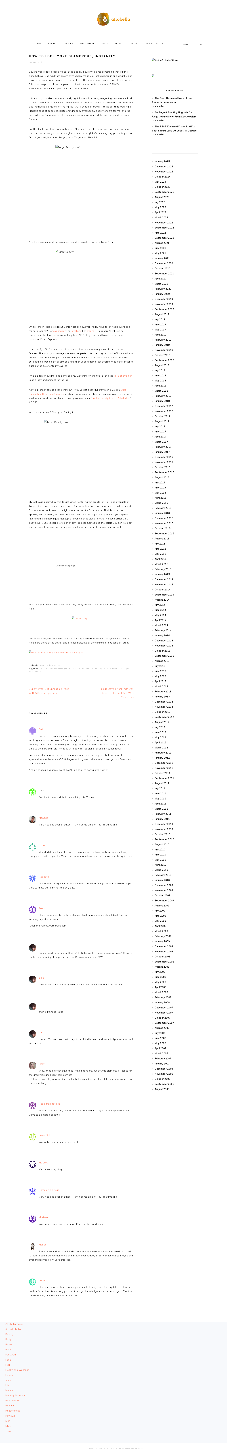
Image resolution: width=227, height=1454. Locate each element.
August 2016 (162, 477)
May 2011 (160, 798)
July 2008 (160, 971)
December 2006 (164, 1068)
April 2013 (160, 681)
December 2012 (164, 701)
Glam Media (86, 668)
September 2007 (164, 1022)
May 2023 (160, 207)
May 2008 (160, 982)
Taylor (42, 908)
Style (8, 1425)
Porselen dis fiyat (49, 1189)
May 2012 (160, 737)
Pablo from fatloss (49, 1103)
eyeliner (76, 330)
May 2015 (160, 553)
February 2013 (163, 691)
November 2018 (164, 349)
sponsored (104, 668)
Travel (8, 1431)
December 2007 (164, 1007)
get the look (69, 668)
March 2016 (161, 502)
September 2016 (164, 472)
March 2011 (161, 808)
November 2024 (164, 171)
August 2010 (162, 844)
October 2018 (162, 355)
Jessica (43, 1280)
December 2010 (164, 824)
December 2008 (164, 946)
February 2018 (163, 395)
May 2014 (160, 615)
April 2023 (160, 212)
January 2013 (162, 696)
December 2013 (164, 640)
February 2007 (163, 1058)
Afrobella (113, 18)
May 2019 (160, 329)
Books (9, 1344)
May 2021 (160, 253)
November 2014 (164, 584)
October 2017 (162, 416)
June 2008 (160, 976)
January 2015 (162, 574)
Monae (43, 1244)
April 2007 (160, 1048)
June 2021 (160, 248)
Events (9, 1349)
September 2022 (164, 227)
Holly (42, 1063)
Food (8, 1359)
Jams (8, 1380)
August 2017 (162, 421)
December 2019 (164, 299)
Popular (9, 1405)
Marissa (43, 1217)
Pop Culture (12, 1400)
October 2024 (162, 176)
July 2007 (160, 1033)
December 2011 (164, 762)
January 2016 (162, 513)
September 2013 (164, 655)
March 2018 (161, 390)
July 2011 (160, 788)
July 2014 (160, 604)
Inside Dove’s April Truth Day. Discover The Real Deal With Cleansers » (117, 693)
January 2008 (162, 1002)
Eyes (51, 668)
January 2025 (162, 161)
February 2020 (163, 288)
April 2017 (160, 436)
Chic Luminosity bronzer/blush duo (110, 398)
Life (7, 1385)
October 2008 (162, 956)
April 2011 (160, 803)
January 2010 (162, 880)
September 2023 (164, 191)
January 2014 (162, 635)
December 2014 (164, 579)
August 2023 (162, 197)
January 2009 (162, 941)
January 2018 (162, 400)
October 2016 (162, 467)
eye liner (44, 668)
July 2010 (160, 849)
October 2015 (162, 528)
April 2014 (160, 620)
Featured (10, 1354)
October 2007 (162, 1017)
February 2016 (163, 507)
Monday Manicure (15, 1395)
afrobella (159, 106)
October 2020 (162, 268)
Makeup (50, 665)
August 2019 (162, 314)
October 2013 (162, 650)
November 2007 (164, 1012)
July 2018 (160, 370)
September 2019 (164, 309)
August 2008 (162, 966)
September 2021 (164, 237)
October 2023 (162, 186)
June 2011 (160, 793)
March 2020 (161, 283)
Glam (77, 668)
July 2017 (160, 426)
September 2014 (164, 594)
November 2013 (164, 645)
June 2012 (160, 732)
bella (41, 946)
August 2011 (162, 783)
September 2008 (164, 961)
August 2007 (162, 1027)
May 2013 (160, 676)
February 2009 (163, 936)
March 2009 (161, 931)
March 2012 (161, 747)
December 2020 (164, 263)
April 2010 (160, 864)
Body (8, 1339)
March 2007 (161, 1053)
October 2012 (162, 711)
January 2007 (162, 1063)
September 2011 (164, 778)
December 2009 (164, 885)
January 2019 (162, 344)
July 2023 (160, 202)
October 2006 (162, 1078)
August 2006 (162, 1089)
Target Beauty (35, 671)
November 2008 (164, 951)
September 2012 (164, 716)
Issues (9, 1375)
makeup (95, 668)
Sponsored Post (116, 668)
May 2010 (160, 859)
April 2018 (160, 385)
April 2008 (160, 987)
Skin (7, 1420)
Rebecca (44, 876)
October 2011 (162, 773)
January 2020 (162, 293)
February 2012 (163, 752)
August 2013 (162, 660)
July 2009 (160, 910)
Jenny (42, 845)
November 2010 (164, 829)
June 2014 (160, 609)
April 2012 (160, 742)
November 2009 (164, 890)
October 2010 (162, 834)
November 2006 (164, 1073)
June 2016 (160, 487)
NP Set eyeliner (123, 375)
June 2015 (160, 548)
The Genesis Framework (130, 1448)
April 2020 (160, 278)
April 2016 (160, 497)
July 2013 (160, 666)
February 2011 (163, 813)
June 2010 (160, 854)
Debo (42, 729)
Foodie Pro (109, 1448)
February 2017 (163, 446)
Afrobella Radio (14, 1324)
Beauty (43, 665)
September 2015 (164, 533)
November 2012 (164, 706)
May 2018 (160, 380)
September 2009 (164, 900)
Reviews (58, 665)
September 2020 (164, 273)
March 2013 (161, 686)
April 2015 (160, 558)
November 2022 (164, 222)
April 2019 (160, 334)
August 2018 (162, 365)
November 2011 (164, 767)
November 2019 (164, 304)
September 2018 (164, 360)
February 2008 (163, 997)
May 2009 (160, 920)
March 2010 (161, 869)
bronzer (91, 330)
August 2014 (162, 599)
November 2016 (164, 462)
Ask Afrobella (13, 1329)
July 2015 (160, 543)
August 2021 (162, 242)
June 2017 (160, 431)
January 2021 (162, 258)
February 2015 (163, 569)
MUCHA (43, 1162)
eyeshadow (60, 330)
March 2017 (161, 441)
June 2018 (160, 375)
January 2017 (162, 451)
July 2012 (160, 727)
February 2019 (163, 339)
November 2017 (164, 411)
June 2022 (160, 232)
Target (126, 668)
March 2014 (161, 625)
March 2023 (161, 217)
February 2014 (163, 630)
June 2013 (160, 671)
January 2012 (162, 757)
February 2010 (163, 875)
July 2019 (160, 319)
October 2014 (162, 589)
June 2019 (160, 324)
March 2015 (161, 564)
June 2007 (160, 1038)
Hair (7, 1364)
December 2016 (164, 457)
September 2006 (164, 1084)
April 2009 (160, 925)
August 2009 (162, 905)
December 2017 (164, 406)
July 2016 (160, 482)
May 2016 (160, 492)
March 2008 (161, 992)
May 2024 (160, 181)
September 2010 (164, 839)
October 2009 (162, 895)
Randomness (12, 1410)
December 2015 (164, 518)
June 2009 (160, 915)
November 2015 (164, 523)
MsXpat (43, 817)
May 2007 (160, 1043)
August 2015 (162, 538)
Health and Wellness (17, 1369)
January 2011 (162, 818)
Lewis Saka (45, 1135)
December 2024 (164, 166)
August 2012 (162, 722)
